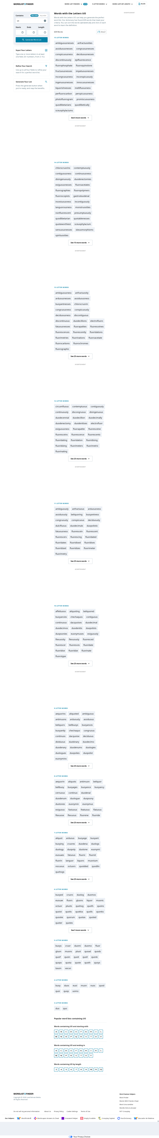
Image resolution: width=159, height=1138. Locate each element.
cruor (68, 945)
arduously (75, 719)
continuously (61, 412)
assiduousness (81, 298)
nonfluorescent (63, 212)
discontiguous (81, 315)
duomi (77, 945)
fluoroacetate (95, 337)
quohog (80, 906)
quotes (69, 922)
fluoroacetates (82, 184)
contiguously (97, 406)
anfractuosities (84, 43)
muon (84, 985)
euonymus (87, 804)
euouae (59, 900)
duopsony (88, 798)
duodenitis (77, 628)
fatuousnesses (62, 326)
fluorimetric (92, 445)
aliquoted (74, 713)
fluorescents (94, 434)
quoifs (90, 906)
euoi (75, 985)
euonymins (61, 758)
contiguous (92, 616)
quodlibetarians (63, 104)
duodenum (61, 798)
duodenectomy (63, 423)
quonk (94, 957)
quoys (97, 962)
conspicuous (78, 520)
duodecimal (91, 622)
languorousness (63, 207)
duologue (75, 798)
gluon (58, 951)
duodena (83, 843)
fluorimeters (76, 445)
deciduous (88, 736)
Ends (29, 27)
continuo (73, 792)
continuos (60, 736)
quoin (67, 957)
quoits (68, 911)
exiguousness (62, 428)
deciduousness (63, 315)
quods (98, 951)
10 (91, 1069)
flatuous (97, 809)
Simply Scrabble (90, 1118)
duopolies (75, 753)
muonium (93, 860)
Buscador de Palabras (146, 1118)
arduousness (94, 508)
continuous (61, 622)
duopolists (91, 628)
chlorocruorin (81, 304)
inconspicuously (84, 76)
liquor (89, 900)
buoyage (82, 838)
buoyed (59, 894)
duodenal (86, 792)
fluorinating (61, 451)
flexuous (72, 815)
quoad (87, 951)
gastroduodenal (81, 196)
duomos (92, 894)
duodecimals (76, 525)
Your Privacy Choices (81, 1137)
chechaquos (77, 616)
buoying (59, 843)
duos (66, 985)
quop (66, 991)
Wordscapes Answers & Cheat (48, 1118)
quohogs (59, 871)
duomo (88, 945)
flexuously (74, 639)
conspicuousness (64, 54)
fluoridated (90, 537)
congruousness (63, 309)
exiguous (60, 809)
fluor (97, 945)
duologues (60, 753)
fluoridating (61, 440)
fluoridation (77, 440)
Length (41, 27)
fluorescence (77, 434)
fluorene (84, 815)
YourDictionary (126, 1118)
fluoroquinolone (84, 65)
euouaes (59, 855)
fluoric (82, 855)
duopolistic (92, 525)
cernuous (60, 792)
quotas (82, 917)
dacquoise (74, 736)
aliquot (58, 838)
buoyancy (99, 787)
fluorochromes (80, 343)
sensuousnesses (63, 229)
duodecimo (88, 741)
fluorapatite (79, 428)
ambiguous (88, 713)
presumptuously (82, 212)
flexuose (59, 815)
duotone (83, 849)
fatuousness (61, 531)
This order (34, 15)
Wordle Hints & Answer (128, 1108)
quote (78, 962)
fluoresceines (97, 326)
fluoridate (88, 645)
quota (68, 962)
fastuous (72, 809)
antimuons (60, 719)
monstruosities (82, 207)
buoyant (94, 838)
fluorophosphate (63, 65)
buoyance (86, 787)
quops (58, 962)
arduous (70, 838)
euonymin (74, 804)
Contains (19, 15)
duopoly (71, 849)
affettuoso (60, 611)
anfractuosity (81, 292)
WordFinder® (26, 1118)
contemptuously (82, 167)
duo (57, 1008)
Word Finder (124, 1098)
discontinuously (63, 59)
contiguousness (63, 173)
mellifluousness (83, 88)
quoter (58, 922)
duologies (91, 747)
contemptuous (79, 406)
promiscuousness (85, 99)
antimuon (85, 781)
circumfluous (62, 406)
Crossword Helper (71, 1118)
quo (65, 1008)
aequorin (59, 781)
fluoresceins (61, 434)
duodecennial (62, 417)
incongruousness (64, 76)
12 (101, 1069)
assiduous (89, 719)
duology (59, 849)
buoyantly (60, 730)
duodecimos (61, 628)
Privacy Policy (59, 1111)
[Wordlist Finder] (23, 1094)
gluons (79, 900)
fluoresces (74, 645)
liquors (80, 860)
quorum (71, 917)
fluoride (96, 815)
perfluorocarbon (63, 93)
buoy (57, 985)
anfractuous (78, 508)
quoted (92, 917)
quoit (76, 957)
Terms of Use (85, 1111)
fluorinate (86, 650)
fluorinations (78, 337)
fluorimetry (61, 553)
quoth (87, 962)
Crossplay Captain (108, 1118)
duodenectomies (82, 179)
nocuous (59, 866)
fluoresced (88, 639)
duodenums (76, 747)
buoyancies (61, 616)
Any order (43, 15)
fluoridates (60, 542)
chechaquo (74, 730)
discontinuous (62, 320)
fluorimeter (89, 548)
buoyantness (92, 514)
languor (70, 860)
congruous (89, 730)
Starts (18, 27)
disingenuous (96, 412)
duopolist (88, 753)
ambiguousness (63, 292)
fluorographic (62, 349)
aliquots (72, 781)
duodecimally (95, 417)
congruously (61, 520)
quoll (85, 957)
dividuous (60, 741)
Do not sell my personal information (27, 1111)
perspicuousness (84, 93)
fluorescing (76, 537)
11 (96, 1069)
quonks (100, 911)
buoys (58, 945)
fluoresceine (94, 428)
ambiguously (61, 508)
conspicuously (82, 309)
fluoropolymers (81, 190)
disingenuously (63, 179)
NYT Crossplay (125, 1111)
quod (101, 985)
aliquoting (75, 611)
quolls (90, 911)
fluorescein (77, 531)
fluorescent (92, 531)
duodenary (60, 747)
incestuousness (63, 201)
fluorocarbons (62, 343)
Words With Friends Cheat (129, 1101)
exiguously (92, 633)
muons (68, 951)
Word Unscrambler (126, 1104)
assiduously (61, 514)
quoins (100, 906)
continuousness (83, 173)
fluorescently (79, 332)
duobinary (74, 741)
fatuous (71, 855)
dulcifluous (61, 525)
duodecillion (79, 417)
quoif (58, 957)
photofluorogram (64, 99)
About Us (47, 1111)
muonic (100, 900)
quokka (79, 911)
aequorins (60, 713)
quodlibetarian (62, 218)
